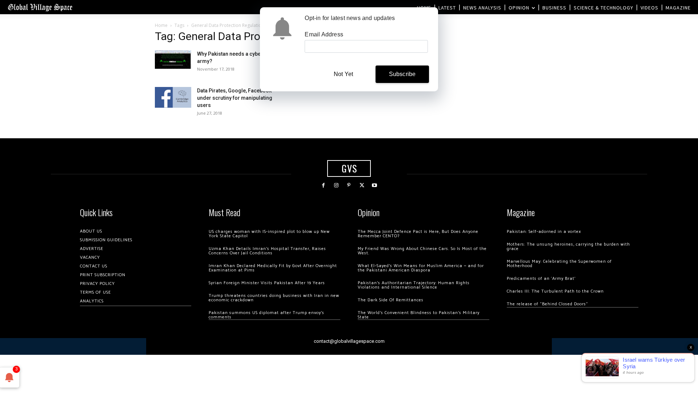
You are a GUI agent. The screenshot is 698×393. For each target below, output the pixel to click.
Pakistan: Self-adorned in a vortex (544, 231)
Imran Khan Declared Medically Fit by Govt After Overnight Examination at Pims (273, 268)
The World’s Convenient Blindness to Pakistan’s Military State (419, 315)
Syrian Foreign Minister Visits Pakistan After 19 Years (267, 282)
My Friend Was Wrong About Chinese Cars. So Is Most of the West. (422, 251)
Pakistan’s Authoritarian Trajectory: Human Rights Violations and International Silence (414, 285)
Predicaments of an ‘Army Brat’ (541, 278)
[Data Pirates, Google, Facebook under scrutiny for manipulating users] (173, 97)
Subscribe (402, 74)
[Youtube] (374, 185)
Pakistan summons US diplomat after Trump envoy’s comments (266, 315)
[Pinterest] (348, 185)
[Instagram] (336, 185)
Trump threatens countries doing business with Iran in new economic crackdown (274, 297)
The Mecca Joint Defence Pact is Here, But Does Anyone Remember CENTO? (418, 233)
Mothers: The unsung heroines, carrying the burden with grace (568, 246)
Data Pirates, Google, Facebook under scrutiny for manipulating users (234, 98)
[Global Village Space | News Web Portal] (40, 7)
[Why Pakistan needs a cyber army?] (173, 59)
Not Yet (343, 74)
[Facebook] (323, 185)
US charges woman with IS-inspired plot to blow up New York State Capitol (269, 233)
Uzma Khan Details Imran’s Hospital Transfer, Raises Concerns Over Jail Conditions (267, 251)
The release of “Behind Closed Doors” (547, 304)
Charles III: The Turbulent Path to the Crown (555, 291)
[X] (361, 185)
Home (161, 25)
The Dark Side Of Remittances (391, 300)
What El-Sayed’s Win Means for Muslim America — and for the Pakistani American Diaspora (421, 268)
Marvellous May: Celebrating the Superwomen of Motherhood (559, 263)
